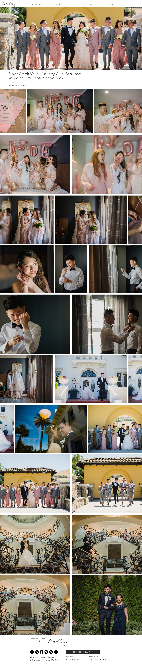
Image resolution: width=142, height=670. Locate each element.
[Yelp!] (37, 652)
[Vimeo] (46, 652)
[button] (91, 4)
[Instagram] (32, 652)
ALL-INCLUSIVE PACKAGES (75, 659)
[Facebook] (41, 652)
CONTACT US (93, 657)
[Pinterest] (51, 652)
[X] (56, 652)
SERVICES (69, 657)
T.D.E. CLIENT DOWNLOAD (97, 659)
